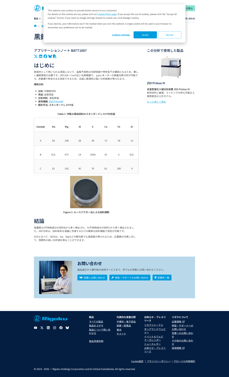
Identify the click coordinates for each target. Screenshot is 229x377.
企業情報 (177, 321)
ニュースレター (152, 344)
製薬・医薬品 (124, 325)
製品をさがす (96, 325)
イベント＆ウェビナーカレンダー (153, 338)
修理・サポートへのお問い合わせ (182, 327)
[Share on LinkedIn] (40, 56)
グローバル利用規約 (184, 361)
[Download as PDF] (55, 56)
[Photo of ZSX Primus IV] (171, 67)
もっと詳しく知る (156, 101)
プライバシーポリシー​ (159, 361)
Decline (169, 34)
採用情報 (177, 348)
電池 (119, 329)
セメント (121, 333)
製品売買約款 (96, 341)
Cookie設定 (137, 361)
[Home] (35, 26)
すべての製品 (96, 321)
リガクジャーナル (153, 325)
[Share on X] (36, 56)
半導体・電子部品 (126, 321)
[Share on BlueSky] (50, 56)
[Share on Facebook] (45, 56)
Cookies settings (121, 34)
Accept (145, 34)
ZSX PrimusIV (56, 101)
